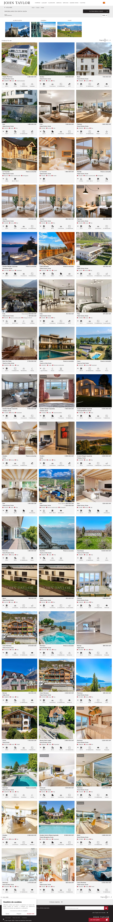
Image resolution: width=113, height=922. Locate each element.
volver (9, 7)
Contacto (24, 917)
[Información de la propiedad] (3, 84)
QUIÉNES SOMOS (74, 2)
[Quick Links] (62, 902)
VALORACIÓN (51, 2)
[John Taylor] (17, 2)
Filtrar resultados (96, 11)
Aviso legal (8, 917)
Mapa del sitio (16, 917)
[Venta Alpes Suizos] (17, 29)
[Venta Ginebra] (43, 29)
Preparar (19, 913)
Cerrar (7, 913)
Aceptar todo (30, 913)
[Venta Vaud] (69, 29)
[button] (3, 919)
